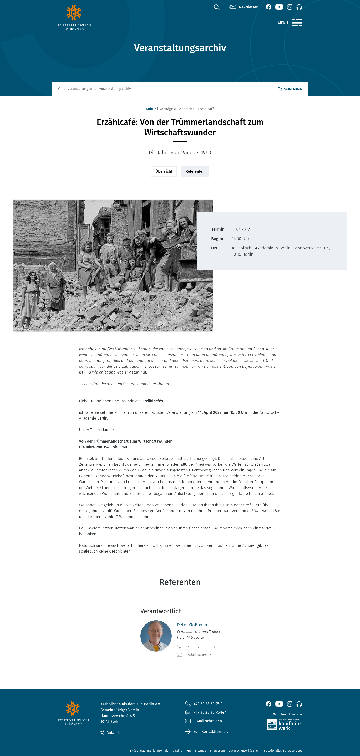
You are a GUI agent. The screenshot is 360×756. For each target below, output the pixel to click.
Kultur (151, 109)
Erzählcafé (206, 109)
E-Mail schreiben (200, 654)
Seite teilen (293, 89)
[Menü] (297, 23)
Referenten (195, 171)
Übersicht (164, 171)
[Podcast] (299, 7)
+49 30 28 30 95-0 (200, 647)
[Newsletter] (243, 7)
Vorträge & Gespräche (176, 109)
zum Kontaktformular (212, 731)
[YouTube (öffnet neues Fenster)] (279, 7)
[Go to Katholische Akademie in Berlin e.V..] (59, 89)
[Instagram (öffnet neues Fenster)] (289, 7)
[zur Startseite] (84, 17)
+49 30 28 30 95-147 (210, 712)
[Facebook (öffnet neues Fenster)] (268, 7)
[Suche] (216, 7)
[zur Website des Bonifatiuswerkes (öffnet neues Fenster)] (275, 725)
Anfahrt (113, 732)
